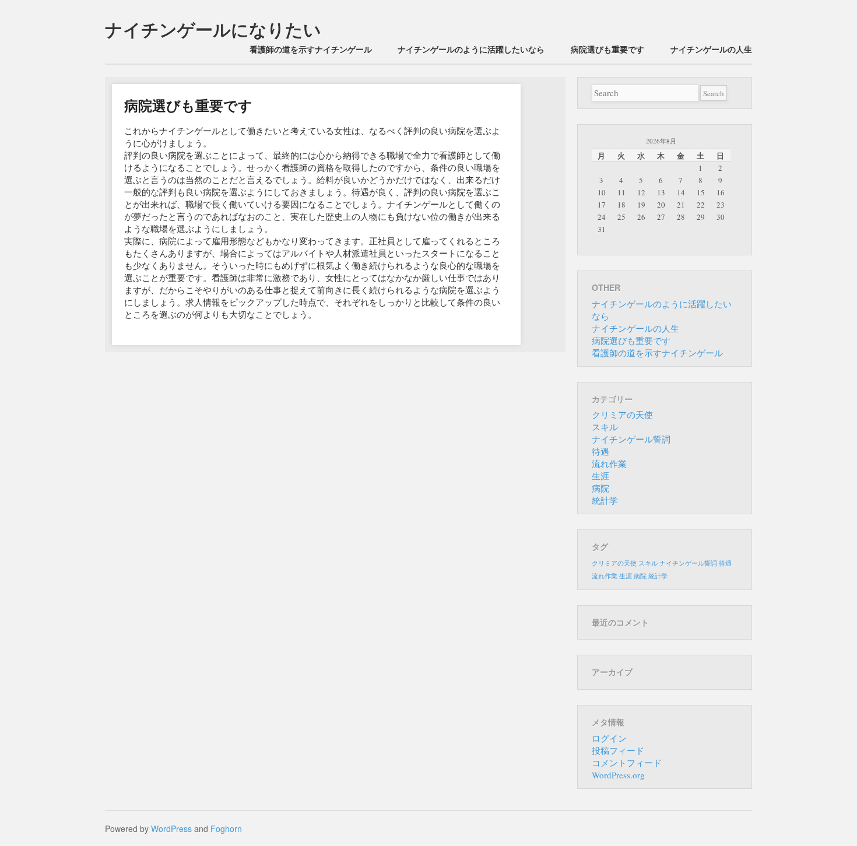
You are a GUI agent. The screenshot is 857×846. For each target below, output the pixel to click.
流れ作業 (609, 463)
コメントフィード (627, 762)
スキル (605, 427)
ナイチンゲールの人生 (711, 49)
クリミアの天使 (622, 414)
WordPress (171, 828)
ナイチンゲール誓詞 (631, 439)
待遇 (600, 451)
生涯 (600, 476)
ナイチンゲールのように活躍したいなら (471, 49)
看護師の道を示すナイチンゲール (311, 49)
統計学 (605, 500)
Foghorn (226, 828)
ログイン (609, 738)
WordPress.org (618, 775)
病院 (600, 488)
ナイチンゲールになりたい (213, 28)
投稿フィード (618, 750)
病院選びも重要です (607, 49)
